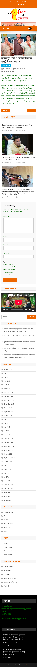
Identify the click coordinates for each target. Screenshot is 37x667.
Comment (7, 216)
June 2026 (7, 377)
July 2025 (7, 419)
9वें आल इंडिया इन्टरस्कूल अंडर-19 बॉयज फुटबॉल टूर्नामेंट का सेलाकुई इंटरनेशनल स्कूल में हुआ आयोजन (17, 126)
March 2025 (7, 435)
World (5, 531)
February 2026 (8, 392)
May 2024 (7, 473)
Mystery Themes (29, 665)
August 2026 (8, 369)
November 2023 (9, 496)
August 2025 (8, 415)
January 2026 (8, 396)
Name (5, 236)
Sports (6, 520)
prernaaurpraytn (19, 69)
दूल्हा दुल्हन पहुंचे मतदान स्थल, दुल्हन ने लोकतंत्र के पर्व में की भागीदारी (32, 110)
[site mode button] (30, 28)
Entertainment (8, 512)
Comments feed (9, 551)
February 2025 (8, 439)
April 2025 (7, 431)
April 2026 (7, 385)
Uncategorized (8, 523)
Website (6, 253)
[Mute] (30, 310)
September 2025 (9, 412)
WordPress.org (8, 555)
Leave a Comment (8, 71)
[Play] (4, 310)
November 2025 (9, 404)
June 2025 (7, 423)
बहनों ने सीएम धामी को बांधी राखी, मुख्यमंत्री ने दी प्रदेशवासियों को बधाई (19, 336)
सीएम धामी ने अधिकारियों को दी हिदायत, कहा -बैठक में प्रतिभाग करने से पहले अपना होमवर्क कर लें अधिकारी (18, 158)
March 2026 (7, 388)
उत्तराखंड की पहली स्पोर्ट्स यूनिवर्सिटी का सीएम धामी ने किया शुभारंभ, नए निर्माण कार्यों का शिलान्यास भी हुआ (18, 330)
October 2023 (8, 500)
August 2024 (8, 462)
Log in (6, 543)
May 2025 (7, 427)
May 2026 (7, 381)
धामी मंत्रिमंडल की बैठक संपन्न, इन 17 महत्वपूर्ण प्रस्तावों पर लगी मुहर (19, 349)
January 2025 (8, 442)
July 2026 (7, 373)
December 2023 (9, 492)
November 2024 (9, 450)
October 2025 (8, 408)
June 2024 (7, 469)
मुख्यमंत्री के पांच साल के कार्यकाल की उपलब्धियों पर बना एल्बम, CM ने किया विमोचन (19, 343)
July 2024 (7, 465)
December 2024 (9, 446)
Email (5, 245)
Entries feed (8, 547)
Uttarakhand (6, 65)
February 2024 (8, 485)
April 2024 (7, 477)
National (6, 516)
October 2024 (8, 454)
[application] (18, 302)
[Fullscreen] (33, 310)
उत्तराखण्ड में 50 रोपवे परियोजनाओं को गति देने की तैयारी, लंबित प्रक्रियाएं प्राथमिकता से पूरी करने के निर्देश (19, 356)
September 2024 (9, 458)
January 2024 (8, 488)
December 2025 (9, 400)
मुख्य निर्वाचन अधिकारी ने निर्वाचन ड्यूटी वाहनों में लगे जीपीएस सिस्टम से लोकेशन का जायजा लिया (7, 110)
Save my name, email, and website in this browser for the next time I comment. (9, 270)
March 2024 (7, 481)
